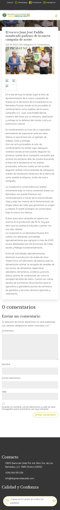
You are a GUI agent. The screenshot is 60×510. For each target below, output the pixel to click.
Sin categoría (26, 44)
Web (4, 392)
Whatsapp (22, 2)
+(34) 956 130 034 (14, 472)
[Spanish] (21, 7)
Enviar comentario (45, 414)
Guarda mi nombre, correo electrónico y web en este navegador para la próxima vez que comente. (28, 408)
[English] (40, 7)
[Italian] (35, 7)
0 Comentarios (42, 44)
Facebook (37, 2)
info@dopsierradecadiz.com (19, 478)
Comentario (8, 332)
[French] (26, 7)
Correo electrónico (11, 379)
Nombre (6, 365)
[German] (30, 7)
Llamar (8, 2)
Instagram (51, 2)
